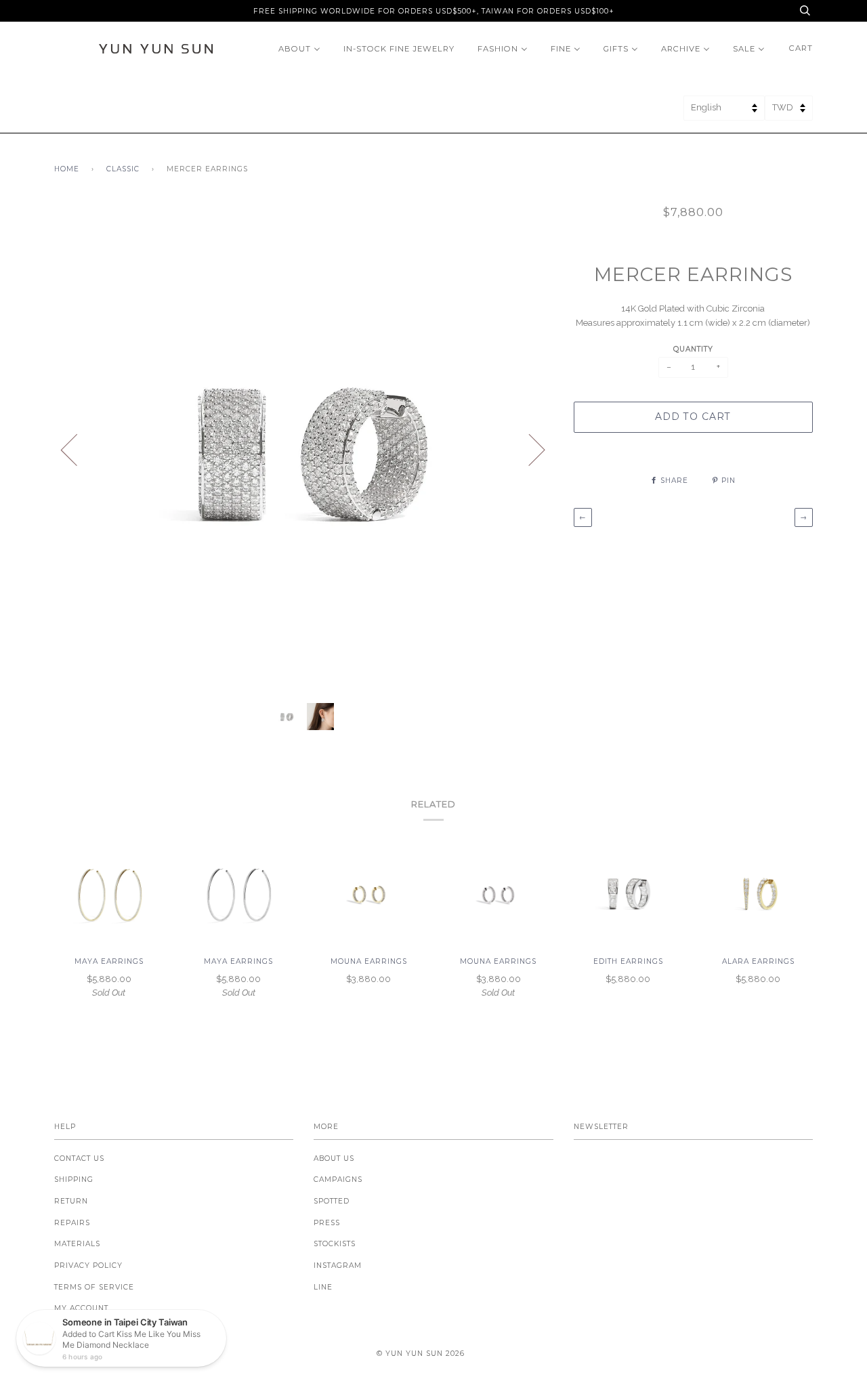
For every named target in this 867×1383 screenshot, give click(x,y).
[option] (303, 449)
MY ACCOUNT (81, 1308)
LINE (323, 1287)
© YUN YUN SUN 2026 (421, 1353)
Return (71, 1201)
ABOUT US (334, 1158)
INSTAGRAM (338, 1265)
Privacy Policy (88, 1265)
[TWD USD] (789, 112)
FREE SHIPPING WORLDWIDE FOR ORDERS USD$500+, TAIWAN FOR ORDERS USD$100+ (433, 11)
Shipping (73, 1179)
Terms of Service (94, 1287)
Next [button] (528, 449)
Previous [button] (77, 449)
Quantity (693, 349)
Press (327, 1222)
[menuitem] (299, 48)
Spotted (332, 1201)
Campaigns (338, 1179)
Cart (801, 48)
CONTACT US (79, 1158)
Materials (77, 1243)
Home (66, 169)
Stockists (335, 1243)
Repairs (72, 1222)
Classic (123, 169)
